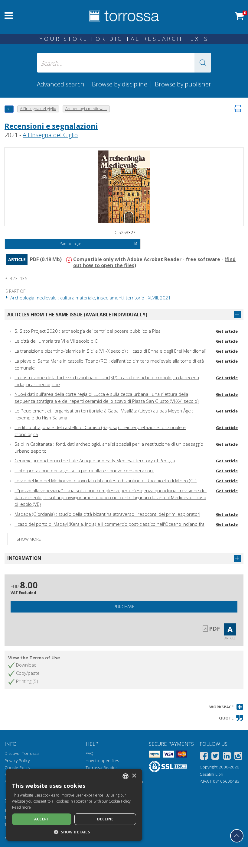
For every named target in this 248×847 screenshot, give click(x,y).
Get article (227, 331)
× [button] (134, 776)
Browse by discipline (119, 84)
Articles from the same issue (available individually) (77, 314)
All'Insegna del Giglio (50, 135)
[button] (202, 63)
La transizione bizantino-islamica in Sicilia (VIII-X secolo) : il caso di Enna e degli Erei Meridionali (110, 351)
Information (24, 558)
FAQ (89, 753)
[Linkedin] (227, 757)
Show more (29, 539)
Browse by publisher (183, 84)
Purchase (124, 606)
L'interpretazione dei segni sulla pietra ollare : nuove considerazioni (84, 470)
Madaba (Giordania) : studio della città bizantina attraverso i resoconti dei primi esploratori (107, 514)
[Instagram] (238, 757)
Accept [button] (41, 819)
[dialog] (74, 805)
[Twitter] (215, 757)
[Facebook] (204, 757)
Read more (21, 807)
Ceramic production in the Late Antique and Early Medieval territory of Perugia (95, 460)
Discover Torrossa (22, 753)
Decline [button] (105, 819)
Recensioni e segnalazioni (51, 126)
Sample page (70, 243)
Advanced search (60, 84)
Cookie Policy (17, 767)
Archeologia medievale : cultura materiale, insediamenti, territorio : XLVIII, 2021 (90, 298)
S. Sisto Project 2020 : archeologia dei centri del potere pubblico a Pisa (88, 331)
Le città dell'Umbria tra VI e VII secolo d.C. (57, 341)
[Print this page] (238, 108)
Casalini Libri (211, 774)
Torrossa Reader (101, 767)
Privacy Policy (17, 760)
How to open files (102, 760)
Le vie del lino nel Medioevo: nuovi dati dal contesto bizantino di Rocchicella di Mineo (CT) (106, 480)
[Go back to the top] (236, 835)
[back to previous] (9, 108)
